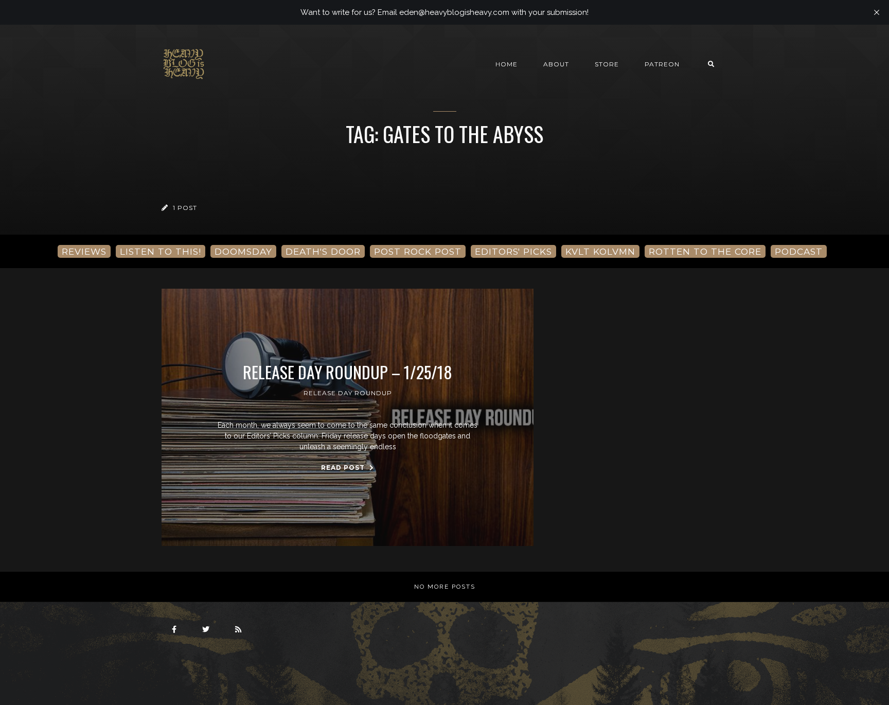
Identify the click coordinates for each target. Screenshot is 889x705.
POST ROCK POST (417, 251)
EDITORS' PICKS (513, 251)
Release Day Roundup (348, 393)
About (556, 64)
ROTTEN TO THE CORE (705, 251)
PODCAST (799, 251)
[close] (876, 12)
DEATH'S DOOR (323, 251)
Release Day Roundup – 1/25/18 (347, 372)
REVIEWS (84, 251)
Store (607, 64)
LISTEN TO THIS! (160, 251)
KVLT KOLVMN (600, 251)
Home (506, 64)
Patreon (662, 64)
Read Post (344, 467)
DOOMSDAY (243, 251)
